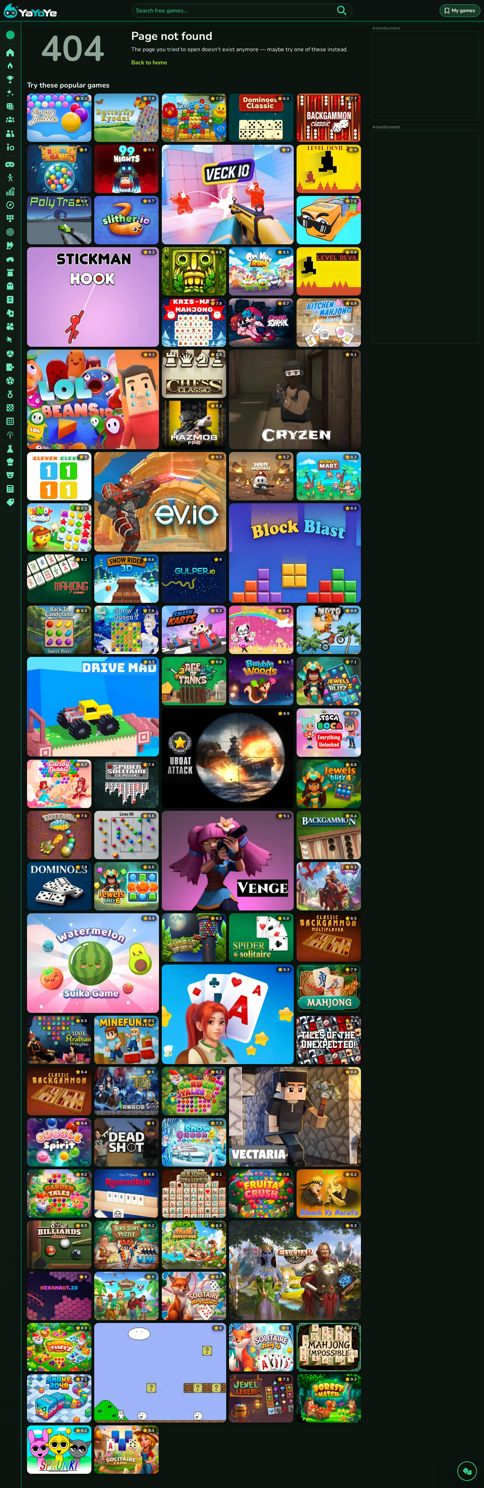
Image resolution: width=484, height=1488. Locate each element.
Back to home (149, 63)
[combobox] (242, 11)
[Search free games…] (341, 11)
